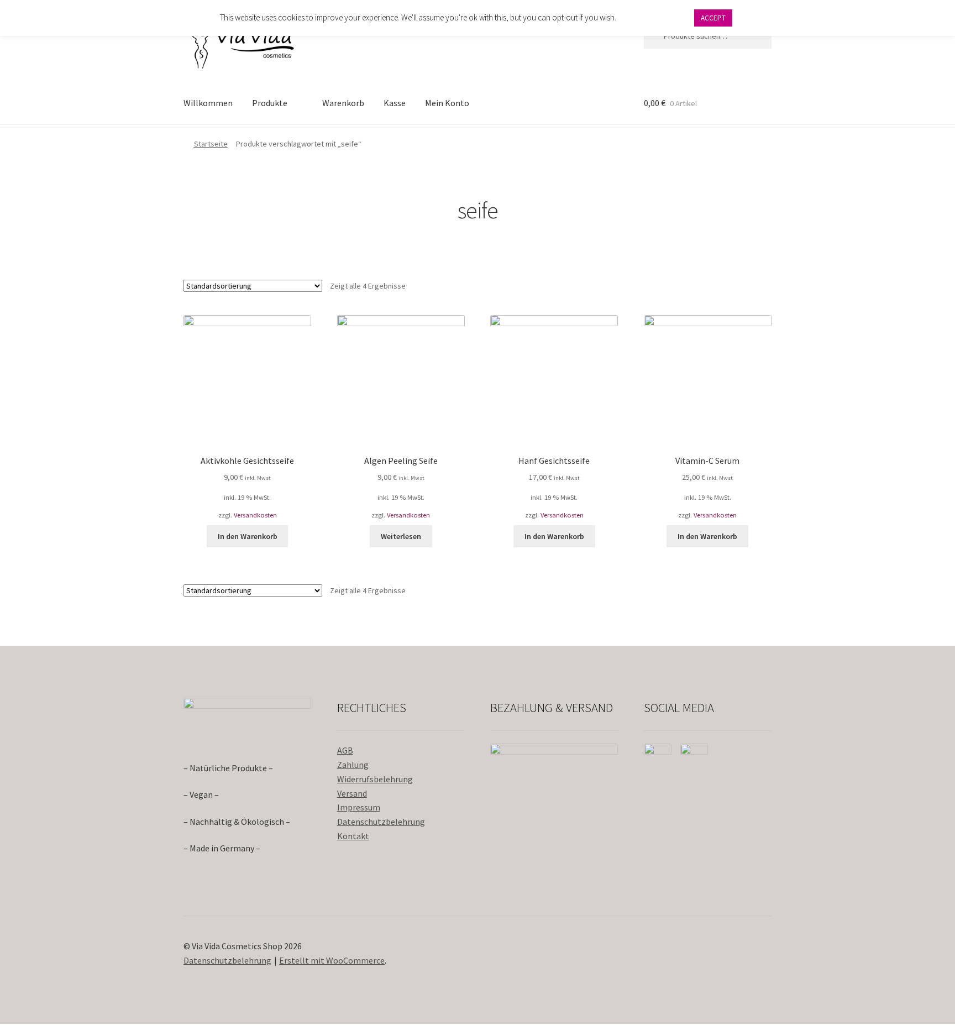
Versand (352, 793)
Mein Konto (447, 102)
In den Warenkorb (247, 536)
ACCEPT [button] (713, 18)
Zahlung (353, 764)
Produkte (269, 102)
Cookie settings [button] (654, 17)
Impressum (358, 807)
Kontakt (353, 835)
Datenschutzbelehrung (381, 821)
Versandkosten (255, 515)
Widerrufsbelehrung (375, 779)
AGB (345, 750)
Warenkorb (343, 102)
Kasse (395, 102)
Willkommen (208, 102)
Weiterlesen (401, 536)
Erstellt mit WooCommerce (332, 960)
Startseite (211, 144)
